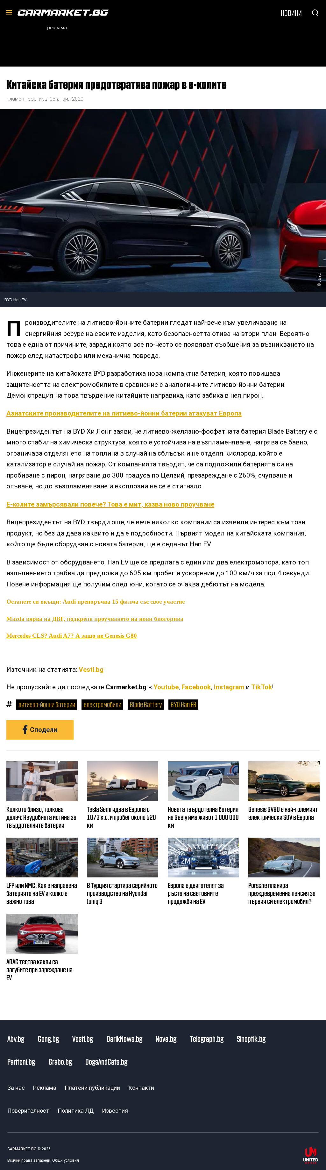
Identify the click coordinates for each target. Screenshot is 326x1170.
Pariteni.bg (21, 1061)
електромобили (102, 704)
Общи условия (65, 1160)
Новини (291, 12)
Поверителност (28, 1110)
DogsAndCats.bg (106, 1061)
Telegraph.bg (206, 1038)
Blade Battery (146, 704)
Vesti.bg (91, 669)
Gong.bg (48, 1038)
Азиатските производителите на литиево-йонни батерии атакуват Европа (124, 413)
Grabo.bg (60, 1061)
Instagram (229, 687)
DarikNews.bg (124, 1038)
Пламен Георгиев (26, 99)
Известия (115, 1110)
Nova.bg (166, 1038)
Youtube (166, 687)
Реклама (44, 1087)
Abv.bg (15, 1038)
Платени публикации (92, 1087)
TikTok (261, 687)
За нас (16, 1087)
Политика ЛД (76, 1110)
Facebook (196, 687)
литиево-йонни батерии (46, 704)
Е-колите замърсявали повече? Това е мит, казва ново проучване (110, 504)
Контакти (141, 1087)
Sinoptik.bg (251, 1038)
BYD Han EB (183, 704)
